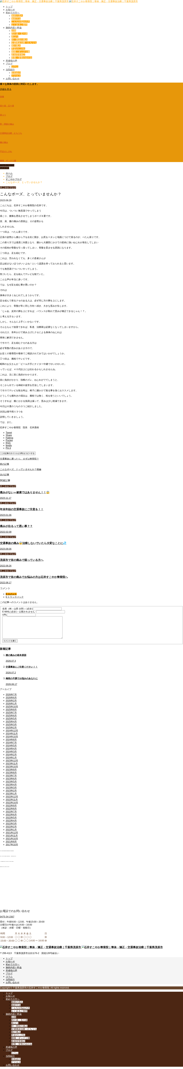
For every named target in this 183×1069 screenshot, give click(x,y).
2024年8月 (11, 739)
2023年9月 (11, 769)
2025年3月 (11, 724)
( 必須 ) (17, 608)
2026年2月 (11, 700)
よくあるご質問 (19, 24)
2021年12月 (12, 832)
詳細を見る (5, 89)
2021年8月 (11, 841)
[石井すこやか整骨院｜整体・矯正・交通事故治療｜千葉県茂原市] (69, 1)
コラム (14, 66)
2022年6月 (11, 814)
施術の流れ (17, 15)
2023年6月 (11, 778)
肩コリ (14, 36)
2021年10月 (12, 838)
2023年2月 (11, 790)
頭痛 (13, 30)
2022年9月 (11, 805)
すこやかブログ (8, 187)
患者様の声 (11, 60)
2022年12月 (12, 796)
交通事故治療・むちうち (24, 42)
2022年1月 (11, 829)
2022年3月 (11, 823)
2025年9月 (11, 709)
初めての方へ (12, 12)
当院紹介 (10, 69)
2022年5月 (11, 817)
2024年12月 (12, 730)
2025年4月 (11, 721)
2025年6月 (11, 715)
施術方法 (16, 18)
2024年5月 (11, 745)
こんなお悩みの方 (20, 21)
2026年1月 (11, 703)
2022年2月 (11, 826)
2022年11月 (12, 799)
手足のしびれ (18, 48)
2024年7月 (11, 742)
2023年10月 (12, 766)
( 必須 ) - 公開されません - (19, 611)
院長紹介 (16, 72)
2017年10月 (12, 844)
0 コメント (11, 594)
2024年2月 (11, 754)
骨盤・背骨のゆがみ (21, 57)
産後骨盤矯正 (18, 54)
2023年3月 (11, 787)
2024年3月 (11, 751)
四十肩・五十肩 (19, 33)
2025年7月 (11, 712)
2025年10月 (12, 706)
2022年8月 (11, 808)
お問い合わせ (12, 78)
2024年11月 (12, 733)
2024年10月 (12, 736)
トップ (9, 6)
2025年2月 (11, 727)
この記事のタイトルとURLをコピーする (17, 453)
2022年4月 (11, 820)
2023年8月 (11, 772)
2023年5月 (11, 781)
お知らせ (10, 9)
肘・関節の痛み (19, 39)
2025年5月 (11, 718)
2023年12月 (12, 760)
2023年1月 (11, 793)
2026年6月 (11, 697)
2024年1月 (11, 757)
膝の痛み (16, 45)
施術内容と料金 (14, 27)
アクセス (16, 75)
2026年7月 (11, 694)
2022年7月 (11, 811)
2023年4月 (11, 784)
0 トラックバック (15, 597)
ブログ (9, 63)
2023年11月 (12, 763)
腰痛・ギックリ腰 (20, 51)
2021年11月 (12, 835)
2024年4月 (11, 748)
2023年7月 (11, 775)
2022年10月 (12, 802)
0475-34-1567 (7, 165)
